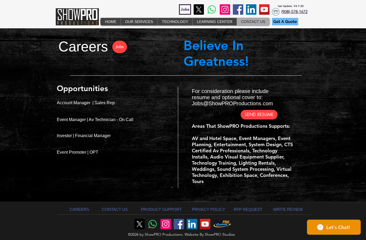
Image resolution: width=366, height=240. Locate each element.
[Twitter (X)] (198, 9)
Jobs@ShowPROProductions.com (232, 103)
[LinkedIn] (251, 9)
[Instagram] (225, 9)
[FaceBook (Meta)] (238, 9)
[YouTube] (264, 9)
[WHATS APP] (212, 9)
